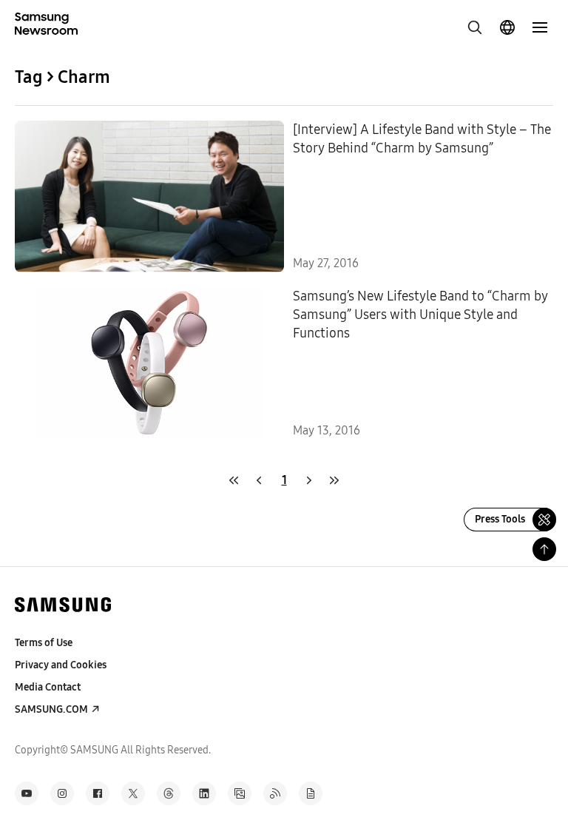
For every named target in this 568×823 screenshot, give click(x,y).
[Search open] (475, 27)
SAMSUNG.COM (51, 709)
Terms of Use (43, 642)
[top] (544, 549)
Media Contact (48, 687)
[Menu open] (540, 27)
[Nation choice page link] (507, 27)
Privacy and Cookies (60, 665)
